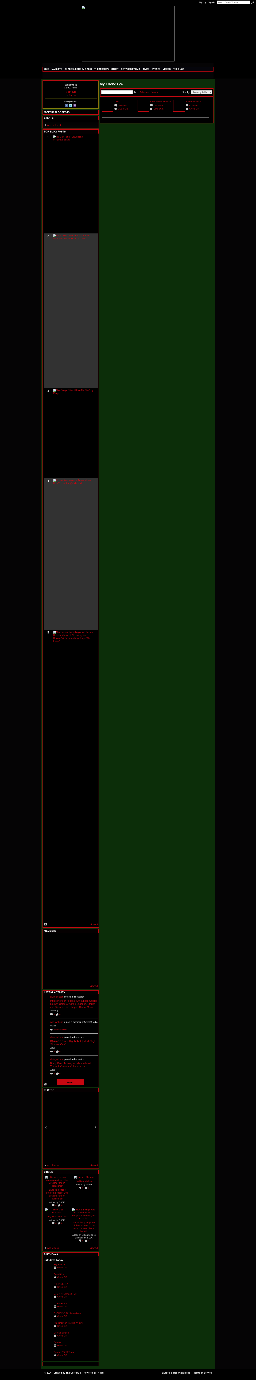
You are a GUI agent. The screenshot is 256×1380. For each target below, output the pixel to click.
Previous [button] (46, 1127)
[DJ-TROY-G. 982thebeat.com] (48, 1318)
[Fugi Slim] (65, 939)
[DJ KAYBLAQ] (48, 1309)
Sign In (211, 2)
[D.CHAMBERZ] (48, 1289)
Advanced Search (149, 92)
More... (71, 1082)
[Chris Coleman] (73, 939)
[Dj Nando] (82, 958)
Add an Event (54, 125)
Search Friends (135, 92)
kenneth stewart (193, 101)
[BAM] (73, 977)
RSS (45, 924)
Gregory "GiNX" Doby (64, 1352)
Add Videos (53, 1248)
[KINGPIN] (56, 967)
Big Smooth (59, 1264)
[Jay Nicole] (65, 967)
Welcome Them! (60, 1030)
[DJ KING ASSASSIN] (90, 949)
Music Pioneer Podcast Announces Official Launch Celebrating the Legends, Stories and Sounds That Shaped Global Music (73, 1004)
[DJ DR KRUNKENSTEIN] (48, 1299)
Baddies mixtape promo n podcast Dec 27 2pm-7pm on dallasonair (57, 1194)
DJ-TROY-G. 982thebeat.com (67, 1313)
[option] (70, 1127)
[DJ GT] (73, 958)
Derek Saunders (61, 1333)
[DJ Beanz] (56, 949)
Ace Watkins (56, 1022)
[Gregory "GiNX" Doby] (48, 1357)
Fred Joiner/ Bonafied (160, 101)
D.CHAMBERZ (61, 1284)
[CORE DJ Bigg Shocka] (48, 949)
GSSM (62, 1202)
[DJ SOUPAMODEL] (65, 977)
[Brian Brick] (48, 1279)
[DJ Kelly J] (48, 939)
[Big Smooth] (48, 1270)
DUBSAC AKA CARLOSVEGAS (68, 1323)
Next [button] (95, 1127)
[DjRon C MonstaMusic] (73, 967)
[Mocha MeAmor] (90, 958)
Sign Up (202, 2)
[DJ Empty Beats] (82, 949)
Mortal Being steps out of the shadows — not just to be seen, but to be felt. (84, 1227)
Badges (166, 1372)
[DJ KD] (65, 949)
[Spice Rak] (48, 958)
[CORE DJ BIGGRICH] (73, 949)
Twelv (117, 101)
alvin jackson (56, 996)
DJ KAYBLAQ (60, 1303)
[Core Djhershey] (90, 977)
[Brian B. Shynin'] (65, 958)
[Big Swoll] (82, 939)
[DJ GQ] (82, 977)
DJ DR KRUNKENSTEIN (65, 1294)
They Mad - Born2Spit (57, 1216)
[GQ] (56, 958)
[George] (48, 1347)
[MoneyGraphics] (82, 967)
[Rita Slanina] (48, 967)
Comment (122, 105)
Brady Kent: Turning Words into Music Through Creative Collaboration (71, 1064)
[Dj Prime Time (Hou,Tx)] (56, 977)
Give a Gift (62, 1267)
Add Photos (53, 1165)
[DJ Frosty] (56, 939)
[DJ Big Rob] (48, 977)
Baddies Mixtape (84, 1181)
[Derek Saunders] (48, 1338)
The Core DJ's (73, 1372)
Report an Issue (181, 1372)
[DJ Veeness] (90, 939)
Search (252, 2)
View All (94, 924)
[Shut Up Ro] (90, 967)
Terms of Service (203, 1372)
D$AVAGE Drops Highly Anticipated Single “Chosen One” (73, 1042)
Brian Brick (59, 1274)
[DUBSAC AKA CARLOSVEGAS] (48, 1328)
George (57, 1342)
